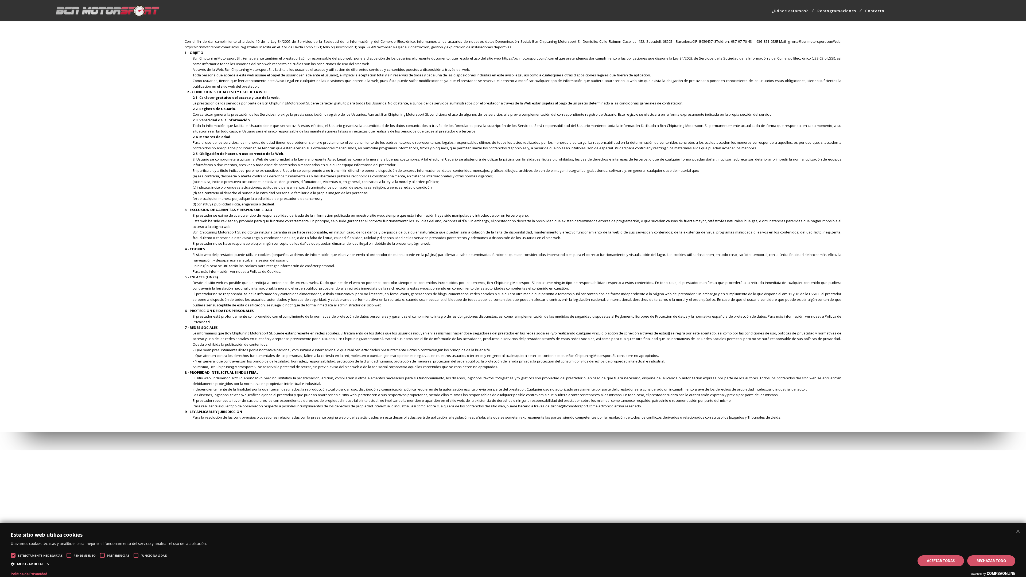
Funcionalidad (154, 555)
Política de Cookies (265, 271)
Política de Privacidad (29, 574)
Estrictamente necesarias (40, 555)
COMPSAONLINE (1001, 573)
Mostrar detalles (33, 564)
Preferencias (118, 555)
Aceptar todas (941, 560)
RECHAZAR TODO (991, 560)
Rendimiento (84, 555)
